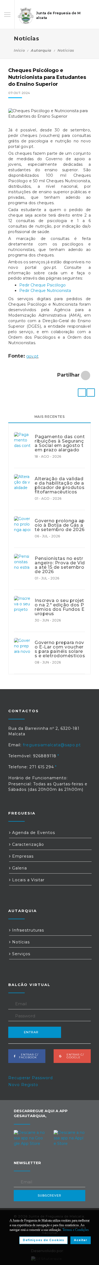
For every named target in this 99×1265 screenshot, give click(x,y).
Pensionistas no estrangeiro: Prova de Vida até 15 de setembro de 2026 (60, 565)
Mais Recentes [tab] (49, 417)
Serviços (20, 953)
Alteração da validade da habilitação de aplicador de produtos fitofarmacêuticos (59, 485)
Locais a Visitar (28, 879)
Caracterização (27, 844)
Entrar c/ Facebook (28, 1056)
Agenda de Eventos (33, 832)
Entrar (31, 1032)
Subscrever (49, 1195)
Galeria (19, 868)
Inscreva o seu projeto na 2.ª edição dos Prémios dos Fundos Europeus (60, 607)
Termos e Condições (75, 1230)
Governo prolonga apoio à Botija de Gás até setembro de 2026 (60, 525)
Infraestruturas (27, 930)
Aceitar (80, 1240)
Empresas (22, 856)
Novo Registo (23, 1084)
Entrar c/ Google (73, 1056)
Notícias (65, 50)
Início (19, 50)
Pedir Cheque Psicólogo (42, 285)
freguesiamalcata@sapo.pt (52, 744)
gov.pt (32, 356)
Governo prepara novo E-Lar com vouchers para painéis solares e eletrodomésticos (60, 649)
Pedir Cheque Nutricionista (45, 290)
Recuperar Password (30, 1077)
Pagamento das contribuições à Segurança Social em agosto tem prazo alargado (60, 443)
